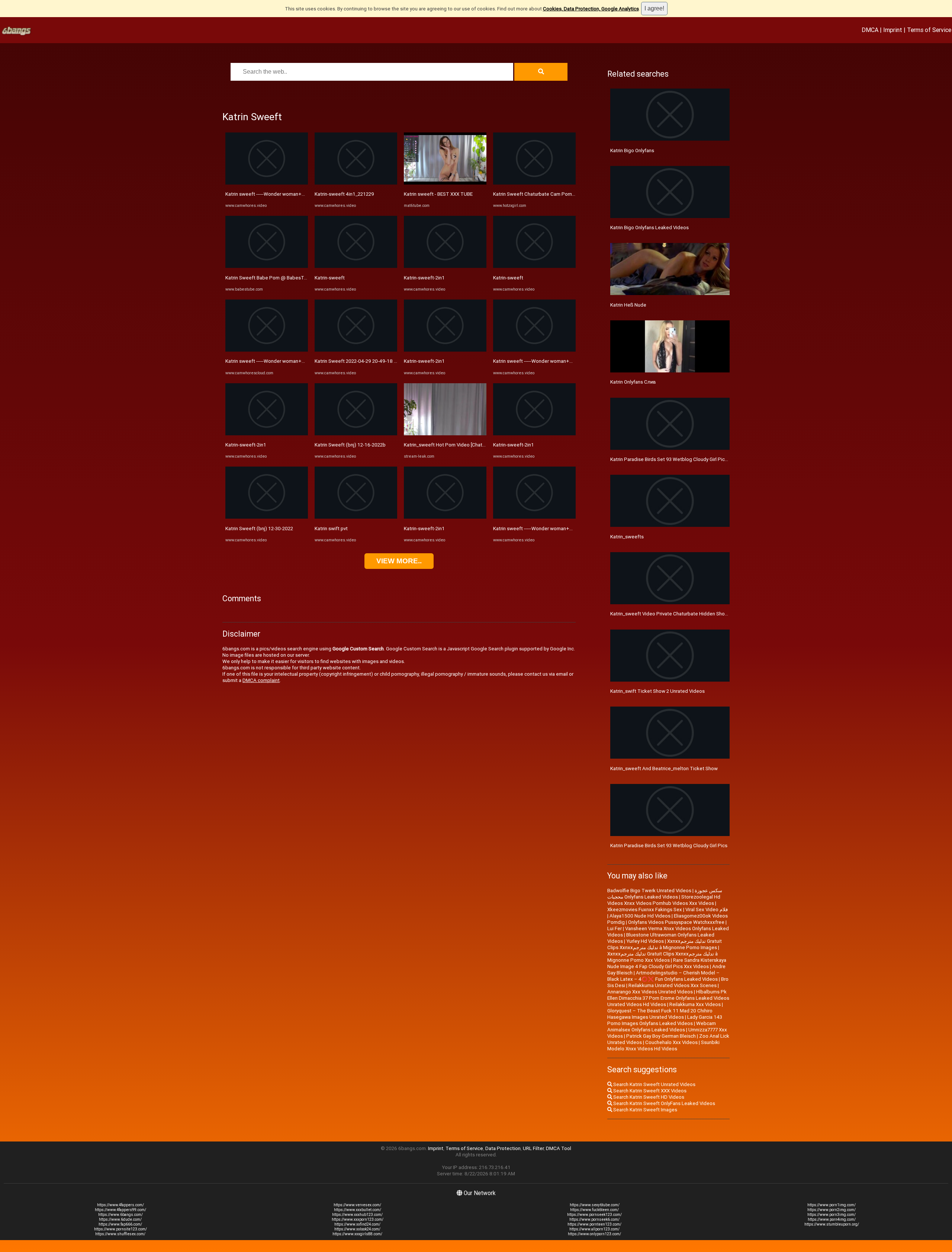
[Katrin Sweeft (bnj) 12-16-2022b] (356, 433)
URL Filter (533, 1148)
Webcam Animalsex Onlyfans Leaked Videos (661, 1026)
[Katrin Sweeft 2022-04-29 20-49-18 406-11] (356, 350)
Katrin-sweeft (330, 278)
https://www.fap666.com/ (120, 1224)
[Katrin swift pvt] (356, 517)
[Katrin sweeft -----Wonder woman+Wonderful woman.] (266, 183)
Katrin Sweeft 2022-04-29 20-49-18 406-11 (362, 361)
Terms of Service (929, 29)
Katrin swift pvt (331, 528)
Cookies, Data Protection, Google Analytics (591, 9)
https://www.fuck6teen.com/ (594, 1209)
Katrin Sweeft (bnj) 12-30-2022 (259, 528)
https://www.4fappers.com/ (120, 1205)
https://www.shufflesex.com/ (120, 1234)
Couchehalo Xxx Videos (671, 1042)
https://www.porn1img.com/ (831, 1205)
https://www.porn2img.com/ (831, 1209)
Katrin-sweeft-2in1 (245, 445)
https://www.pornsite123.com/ (120, 1229)
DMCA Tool (558, 1148)
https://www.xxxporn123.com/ (357, 1219)
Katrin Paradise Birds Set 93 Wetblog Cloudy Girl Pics (668, 845)
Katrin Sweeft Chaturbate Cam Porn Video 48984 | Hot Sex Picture (566, 194)
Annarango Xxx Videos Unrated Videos (650, 992)
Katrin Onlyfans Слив (633, 382)
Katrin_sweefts (627, 537)
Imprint (892, 29)
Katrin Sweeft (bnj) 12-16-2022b (350, 445)
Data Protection (503, 1148)
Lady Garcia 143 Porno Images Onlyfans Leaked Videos (664, 1020)
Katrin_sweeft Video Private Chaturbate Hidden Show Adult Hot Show (687, 614)
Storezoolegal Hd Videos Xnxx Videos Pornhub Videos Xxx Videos (663, 900)
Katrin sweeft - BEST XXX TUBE (438, 194)
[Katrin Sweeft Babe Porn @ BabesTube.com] (266, 266)
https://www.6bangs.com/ (120, 1214)
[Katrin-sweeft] (356, 266)
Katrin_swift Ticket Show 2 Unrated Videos (657, 691)
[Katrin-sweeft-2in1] (266, 433)
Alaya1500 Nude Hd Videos (640, 916)
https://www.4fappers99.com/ (120, 1209)
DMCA (870, 29)
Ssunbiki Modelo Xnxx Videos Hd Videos (663, 1045)
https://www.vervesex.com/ (357, 1205)
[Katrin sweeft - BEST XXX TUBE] (445, 183)
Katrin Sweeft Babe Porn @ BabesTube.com (274, 278)
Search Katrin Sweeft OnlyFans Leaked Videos (663, 1103)
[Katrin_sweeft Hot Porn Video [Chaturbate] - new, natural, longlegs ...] (445, 433)
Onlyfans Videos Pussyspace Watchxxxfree (676, 922)
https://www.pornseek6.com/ (594, 1219)
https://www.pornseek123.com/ (594, 1214)
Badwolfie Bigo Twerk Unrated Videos (649, 890)
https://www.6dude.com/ (120, 1219)
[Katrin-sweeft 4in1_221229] (356, 183)
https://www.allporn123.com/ (594, 1229)
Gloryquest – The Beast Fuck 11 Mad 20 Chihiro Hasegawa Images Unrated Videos (660, 1014)
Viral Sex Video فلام (706, 909)
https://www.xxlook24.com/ (357, 1229)
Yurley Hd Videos (645, 941)
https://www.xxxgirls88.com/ (357, 1234)
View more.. (399, 561)
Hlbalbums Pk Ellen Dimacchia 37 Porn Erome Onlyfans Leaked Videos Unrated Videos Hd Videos (668, 998)
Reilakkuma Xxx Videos (695, 1004)
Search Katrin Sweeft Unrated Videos (653, 1084)
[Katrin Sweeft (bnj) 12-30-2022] (266, 517)
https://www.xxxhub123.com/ (357, 1214)
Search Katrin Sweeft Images (644, 1110)
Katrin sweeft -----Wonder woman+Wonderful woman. (284, 194)
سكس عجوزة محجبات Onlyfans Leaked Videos (664, 893)
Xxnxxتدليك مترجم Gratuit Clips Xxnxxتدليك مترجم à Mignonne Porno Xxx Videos (662, 957)
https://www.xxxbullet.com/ (357, 1209)
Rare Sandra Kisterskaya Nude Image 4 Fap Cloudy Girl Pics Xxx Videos (666, 963)
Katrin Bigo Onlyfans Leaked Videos (649, 227)
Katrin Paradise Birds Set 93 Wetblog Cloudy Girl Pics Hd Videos (681, 459)
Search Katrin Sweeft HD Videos (648, 1097)
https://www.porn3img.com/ (831, 1214)
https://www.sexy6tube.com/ (595, 1205)
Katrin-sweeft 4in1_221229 (344, 194)
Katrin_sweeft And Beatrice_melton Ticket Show (664, 768)
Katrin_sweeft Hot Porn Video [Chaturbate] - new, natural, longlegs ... (479, 445)
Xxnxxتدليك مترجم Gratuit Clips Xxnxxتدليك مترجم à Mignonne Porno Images (664, 944)
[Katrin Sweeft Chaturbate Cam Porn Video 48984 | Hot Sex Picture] (534, 183)
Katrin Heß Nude (628, 305)
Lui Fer (614, 928)
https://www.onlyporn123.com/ (594, 1234)
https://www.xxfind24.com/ (357, 1224)
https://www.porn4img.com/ (832, 1219)
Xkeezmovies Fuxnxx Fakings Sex (644, 909)
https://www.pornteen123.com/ (594, 1224)
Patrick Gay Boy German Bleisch (661, 1036)
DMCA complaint (261, 680)
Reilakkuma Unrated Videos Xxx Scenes (672, 985)
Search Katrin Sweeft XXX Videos (649, 1091)
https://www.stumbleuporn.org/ (831, 1224)
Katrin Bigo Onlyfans (632, 150)
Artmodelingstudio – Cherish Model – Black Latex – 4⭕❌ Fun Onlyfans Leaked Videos (663, 976)
